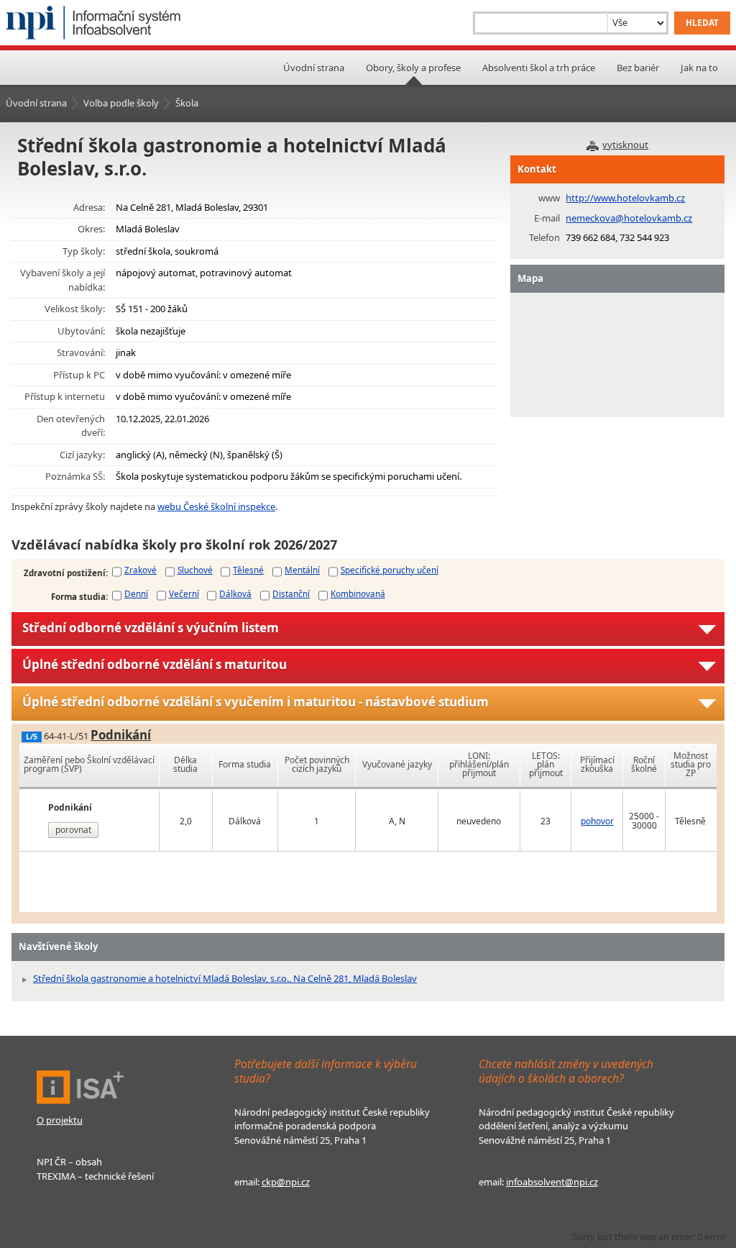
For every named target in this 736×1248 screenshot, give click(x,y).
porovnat (73, 830)
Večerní (184, 593)
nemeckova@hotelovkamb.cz (629, 217)
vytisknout (625, 144)
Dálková (235, 593)
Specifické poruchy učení (389, 569)
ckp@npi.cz (286, 1181)
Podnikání (121, 735)
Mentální (302, 569)
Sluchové (195, 569)
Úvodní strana (313, 67)
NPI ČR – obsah (69, 1161)
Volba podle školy (121, 102)
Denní (136, 593)
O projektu (60, 1119)
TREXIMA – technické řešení (95, 1176)
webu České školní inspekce (216, 506)
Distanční (291, 593)
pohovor (597, 821)
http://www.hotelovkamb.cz (625, 197)
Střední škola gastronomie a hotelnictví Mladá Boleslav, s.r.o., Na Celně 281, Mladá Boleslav (225, 978)
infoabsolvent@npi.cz (552, 1181)
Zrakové (140, 569)
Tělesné (248, 569)
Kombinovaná (358, 593)
